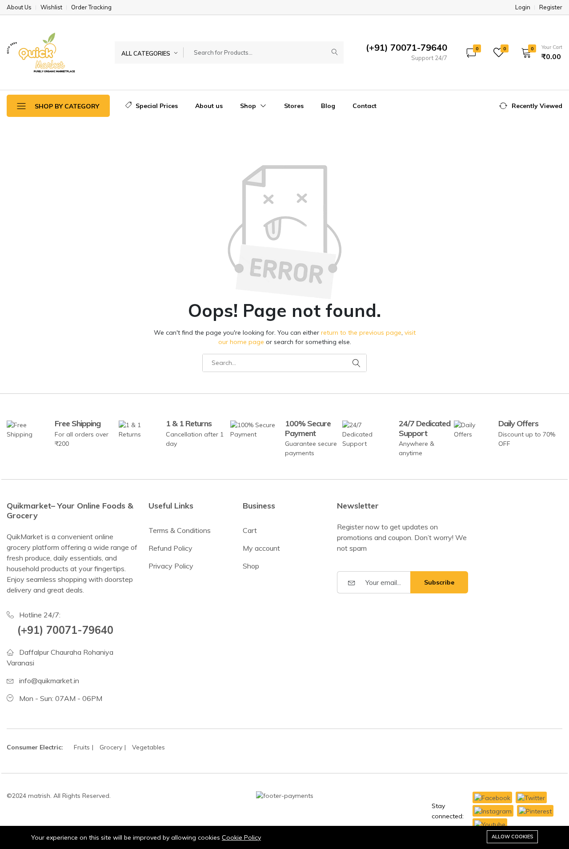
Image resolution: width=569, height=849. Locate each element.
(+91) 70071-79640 (65, 630)
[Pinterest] (535, 811)
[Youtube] (490, 824)
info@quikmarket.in (49, 680)
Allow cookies (512, 836)
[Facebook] (492, 797)
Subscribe (439, 582)
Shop (249, 106)
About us (209, 106)
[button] (538, 52)
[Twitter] (531, 797)
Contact (365, 106)
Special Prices (156, 106)
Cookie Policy (241, 837)
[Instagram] (493, 811)
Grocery (111, 747)
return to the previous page (361, 332)
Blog (328, 106)
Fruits (82, 747)
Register (550, 7)
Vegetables (148, 747)
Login (522, 7)
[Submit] (335, 52)
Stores (294, 106)
